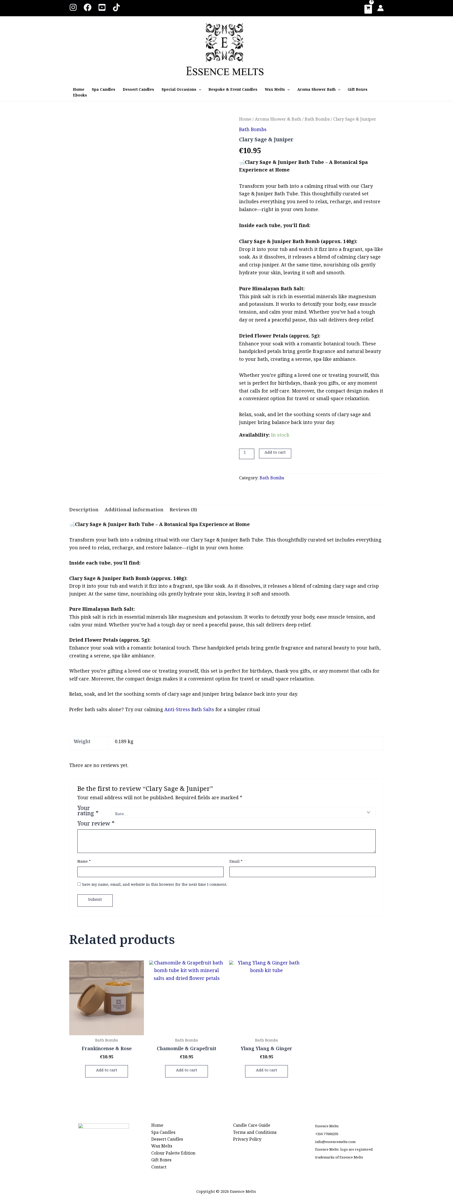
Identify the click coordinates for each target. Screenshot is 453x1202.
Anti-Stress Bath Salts (189, 710)
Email (235, 862)
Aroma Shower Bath (316, 90)
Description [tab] (84, 511)
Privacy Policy (247, 1140)
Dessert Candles (138, 90)
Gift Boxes (358, 90)
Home (78, 90)
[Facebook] (87, 7)
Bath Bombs (317, 120)
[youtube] (102, 7)
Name (84, 862)
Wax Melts (275, 90)
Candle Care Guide (251, 1127)
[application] (198, 90)
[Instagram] (73, 7)
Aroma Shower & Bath (278, 120)
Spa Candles (103, 90)
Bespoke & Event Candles (232, 90)
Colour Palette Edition (173, 1154)
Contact (158, 1168)
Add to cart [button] (106, 1071)
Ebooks (80, 96)
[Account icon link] (380, 8)
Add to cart (275, 453)
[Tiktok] (116, 7)
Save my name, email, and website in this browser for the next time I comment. (154, 885)
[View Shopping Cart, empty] (368, 9)
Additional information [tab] (134, 511)
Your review (96, 825)
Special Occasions (178, 90)
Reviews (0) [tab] (183, 511)
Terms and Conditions (255, 1134)
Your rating (88, 812)
